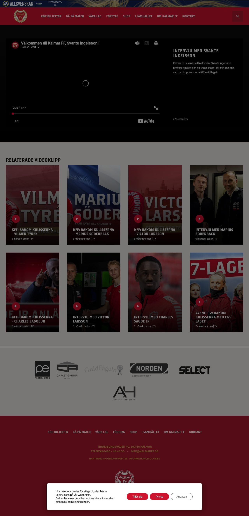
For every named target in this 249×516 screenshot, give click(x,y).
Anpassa (181, 496)
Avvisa (159, 496)
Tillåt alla (137, 496)
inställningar (82, 501)
